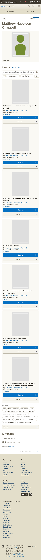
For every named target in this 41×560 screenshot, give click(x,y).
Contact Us (24, 485)
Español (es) (7, 512)
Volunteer (6, 464)
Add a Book (24, 489)
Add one (11, 446)
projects (19, 553)
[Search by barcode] (33, 6)
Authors (23, 466)
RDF (34, 451)
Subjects (23, 468)
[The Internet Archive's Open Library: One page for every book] (9, 6)
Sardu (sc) (6, 529)
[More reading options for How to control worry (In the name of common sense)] (36, 306)
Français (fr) (7, 514)
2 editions (6, 159)
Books (23, 464)
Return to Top (25, 475)
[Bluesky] (23, 494)
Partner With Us (8, 466)
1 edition (6, 252)
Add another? (16, 67)
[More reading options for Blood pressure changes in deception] (36, 167)
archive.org (9, 556)
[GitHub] (30, 494)
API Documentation (9, 485)
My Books (10, 12)
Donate (23, 2)
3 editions (6, 114)
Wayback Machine (18, 554)
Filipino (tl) (6, 537)
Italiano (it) (6, 520)
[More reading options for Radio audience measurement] (36, 352)
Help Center (24, 483)
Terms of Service (8, 472)
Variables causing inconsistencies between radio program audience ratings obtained (19, 384)
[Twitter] (26, 494)
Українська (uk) (8, 533)
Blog (4, 470)
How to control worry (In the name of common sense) (17, 291)
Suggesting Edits (26, 487)
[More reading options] (37, 427)
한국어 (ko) (6, 522)
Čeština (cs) (6, 505)
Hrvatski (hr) (7, 518)
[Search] (29, 6)
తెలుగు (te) (6, 531)
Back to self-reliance (11, 245)
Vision (5, 462)
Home (23, 462)
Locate (20, 117)
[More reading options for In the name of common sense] (36, 121)
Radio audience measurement (14, 338)
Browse (30, 12)
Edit (4, 18)
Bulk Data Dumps (8, 487)
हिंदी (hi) (5, 516)
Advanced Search (26, 472)
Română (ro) (7, 527)
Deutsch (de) (7, 508)
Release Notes (25, 491)
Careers (5, 468)
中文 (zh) (6, 535)
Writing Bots (7, 489)
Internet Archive (13, 547)
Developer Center (8, 483)
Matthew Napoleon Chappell (16, 110)
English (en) (6, 510)
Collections (24, 470)
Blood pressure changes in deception (17, 153)
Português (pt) (7, 525)
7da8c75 (35, 546)
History (37, 18)
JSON (37, 451)
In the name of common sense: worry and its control (20, 106)
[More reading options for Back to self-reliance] (36, 259)
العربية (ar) (6, 503)
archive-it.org (19, 556)
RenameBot (36, 17)
